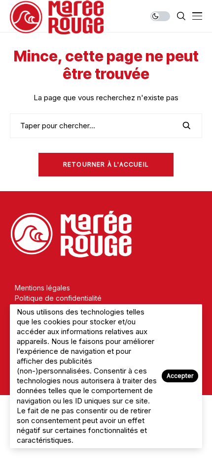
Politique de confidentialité (58, 298)
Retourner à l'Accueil (106, 164)
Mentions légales (42, 288)
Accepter (180, 375)
